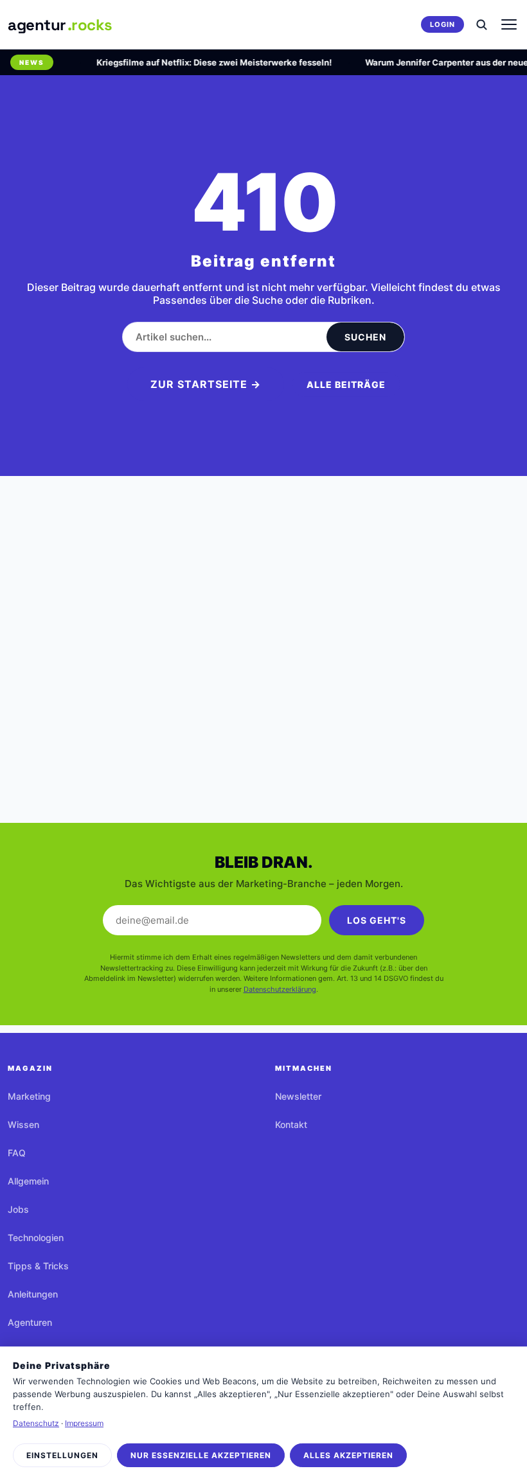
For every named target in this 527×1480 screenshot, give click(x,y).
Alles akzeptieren (348, 1455)
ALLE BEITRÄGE (346, 384)
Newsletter (298, 1096)
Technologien (36, 1237)
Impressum (84, 1423)
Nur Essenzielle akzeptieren (200, 1455)
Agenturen (30, 1322)
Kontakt (291, 1124)
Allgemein (28, 1181)
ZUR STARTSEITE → (205, 384)
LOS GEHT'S (376, 920)
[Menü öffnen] (509, 24)
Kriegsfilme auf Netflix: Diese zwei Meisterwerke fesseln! (207, 62)
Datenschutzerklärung (280, 989)
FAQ (17, 1152)
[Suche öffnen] (481, 24)
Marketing (29, 1096)
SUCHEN (365, 336)
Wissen (23, 1124)
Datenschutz (36, 1423)
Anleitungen (33, 1294)
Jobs (18, 1209)
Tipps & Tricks (38, 1265)
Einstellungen (62, 1455)
